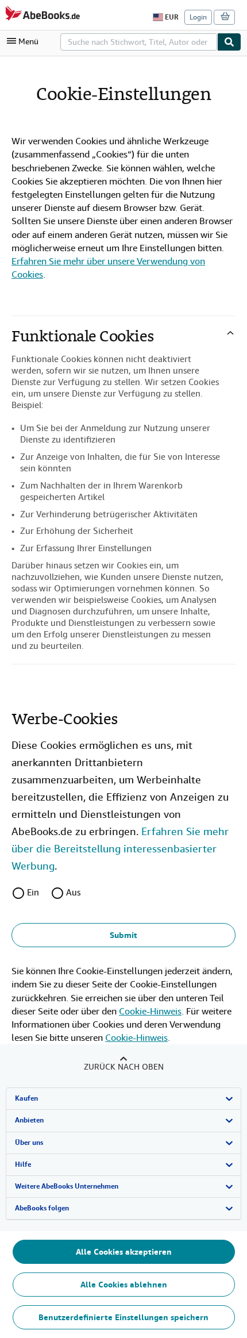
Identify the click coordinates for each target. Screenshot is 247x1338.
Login (198, 17)
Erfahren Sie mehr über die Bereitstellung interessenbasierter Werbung (120, 848)
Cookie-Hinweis (150, 1011)
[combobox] (138, 42)
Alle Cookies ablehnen (123, 1284)
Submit (123, 935)
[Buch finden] (229, 42)
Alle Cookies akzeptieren (124, 1252)
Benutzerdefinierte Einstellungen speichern (123, 1317)
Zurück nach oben (124, 1067)
